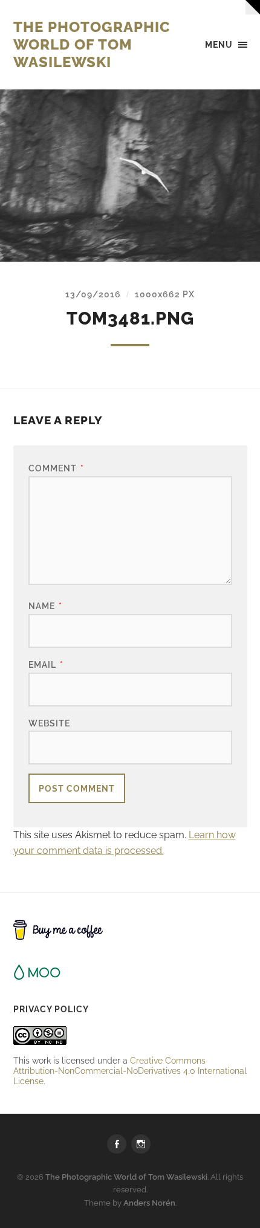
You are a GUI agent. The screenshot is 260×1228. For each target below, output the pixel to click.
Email (45, 664)
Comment (56, 468)
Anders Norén (149, 1202)
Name (45, 606)
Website (49, 723)
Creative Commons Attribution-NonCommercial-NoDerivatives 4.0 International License (130, 1070)
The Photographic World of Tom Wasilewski (92, 44)
